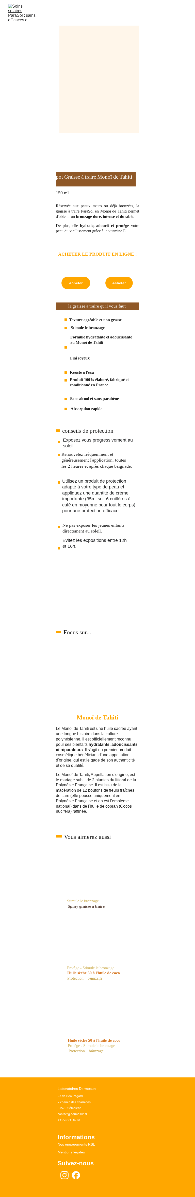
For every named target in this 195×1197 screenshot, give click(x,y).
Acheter (76, 283)
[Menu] (184, 13)
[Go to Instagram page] (64, 1175)
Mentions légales (71, 1152)
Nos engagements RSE (76, 1144)
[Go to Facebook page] (76, 1175)
